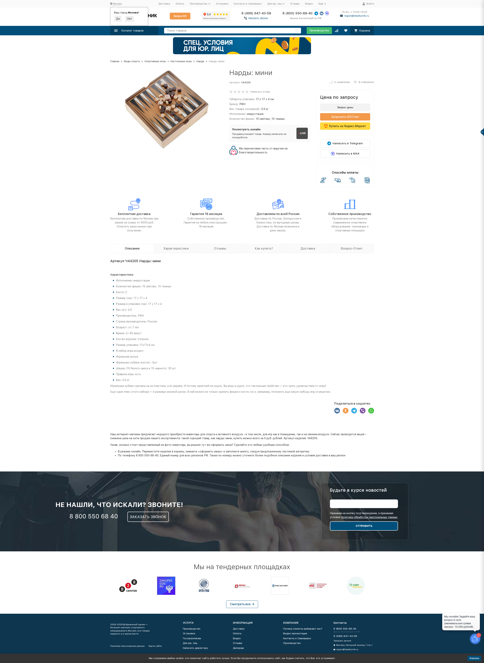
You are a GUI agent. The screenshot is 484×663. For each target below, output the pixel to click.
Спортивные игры (155, 61)
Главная (114, 61)
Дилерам (238, 648)
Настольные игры (181, 61)
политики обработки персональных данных (369, 517)
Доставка (164, 3)
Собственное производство (349, 214)
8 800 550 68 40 (93, 516)
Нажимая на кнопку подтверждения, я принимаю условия (364, 515)
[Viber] (362, 410)
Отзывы (294, 3)
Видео (309, 3)
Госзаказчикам (192, 638)
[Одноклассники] (345, 410)
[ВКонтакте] (337, 410)
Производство (319, 30)
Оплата (180, 3)
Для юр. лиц (190, 643)
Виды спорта (132, 61)
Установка (222, 3)
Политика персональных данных (127, 646)
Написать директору (195, 648)
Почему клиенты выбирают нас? (302, 628)
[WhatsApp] (371, 410)
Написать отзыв (260, 91)
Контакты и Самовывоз (248, 3)
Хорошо (474, 658)
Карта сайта (155, 646)
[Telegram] (354, 410)
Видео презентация (295, 633)
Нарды (200, 61)
